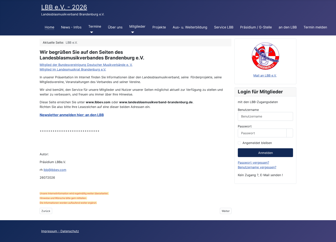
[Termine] (90, 32)
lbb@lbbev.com (55, 170)
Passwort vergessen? (253, 162)
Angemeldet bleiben (257, 143)
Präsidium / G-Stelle (256, 27)
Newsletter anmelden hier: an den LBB (72, 115)
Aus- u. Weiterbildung (190, 27)
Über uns (115, 27)
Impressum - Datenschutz (60, 231)
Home (49, 27)
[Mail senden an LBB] (265, 56)
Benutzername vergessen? (257, 167)
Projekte (159, 27)
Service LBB (223, 27)
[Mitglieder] (131, 32)
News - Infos (71, 27)
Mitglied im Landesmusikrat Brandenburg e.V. (73, 69)
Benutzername (248, 110)
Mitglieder (137, 26)
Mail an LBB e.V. (264, 75)
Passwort (245, 126)
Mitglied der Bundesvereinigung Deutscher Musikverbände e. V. (86, 65)
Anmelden (265, 153)
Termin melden (315, 27)
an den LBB (288, 27)
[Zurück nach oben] (331, 237)
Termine (94, 26)
